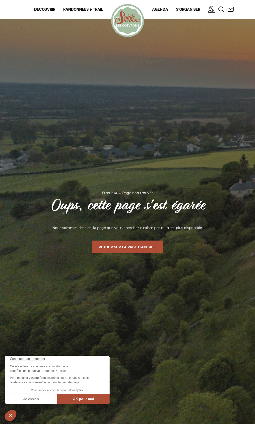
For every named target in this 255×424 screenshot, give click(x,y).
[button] (10, 416)
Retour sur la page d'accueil (127, 247)
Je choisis (31, 399)
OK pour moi (83, 399)
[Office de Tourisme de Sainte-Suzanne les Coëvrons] (127, 20)
